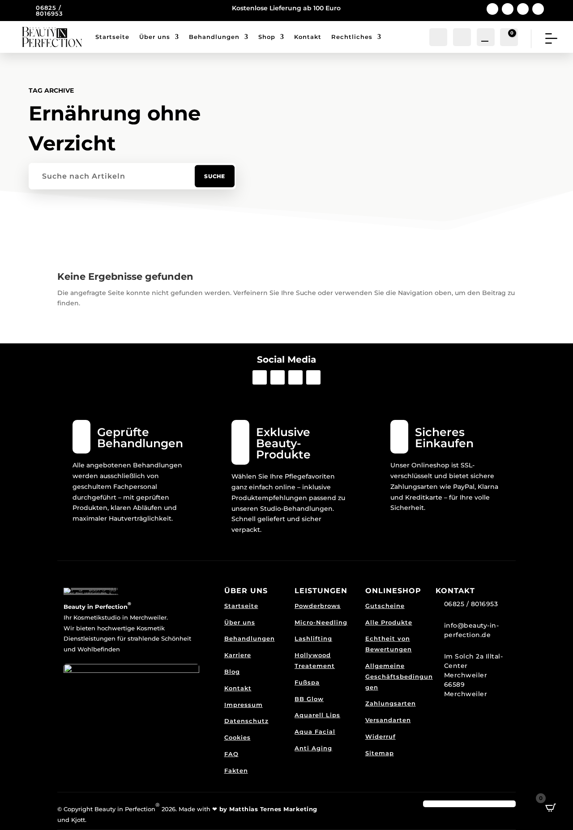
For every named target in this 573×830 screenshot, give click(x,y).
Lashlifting (313, 638)
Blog (232, 671)
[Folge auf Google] (523, 9)
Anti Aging (313, 748)
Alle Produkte (388, 622)
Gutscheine (385, 605)
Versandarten (388, 719)
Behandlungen (214, 36)
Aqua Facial (315, 731)
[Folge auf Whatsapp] (538, 9)
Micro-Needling (321, 622)
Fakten (236, 770)
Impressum (243, 704)
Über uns (154, 36)
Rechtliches (351, 36)
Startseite (112, 36)
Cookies (237, 737)
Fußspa (307, 682)
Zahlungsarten (390, 703)
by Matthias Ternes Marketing (267, 809)
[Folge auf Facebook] (492, 9)
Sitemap (379, 753)
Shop (266, 36)
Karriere (237, 655)
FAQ (231, 753)
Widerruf (380, 736)
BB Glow (309, 698)
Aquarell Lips (317, 715)
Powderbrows (318, 605)
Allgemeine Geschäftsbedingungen (399, 676)
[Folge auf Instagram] (507, 9)
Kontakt (307, 36)
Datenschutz (246, 720)
